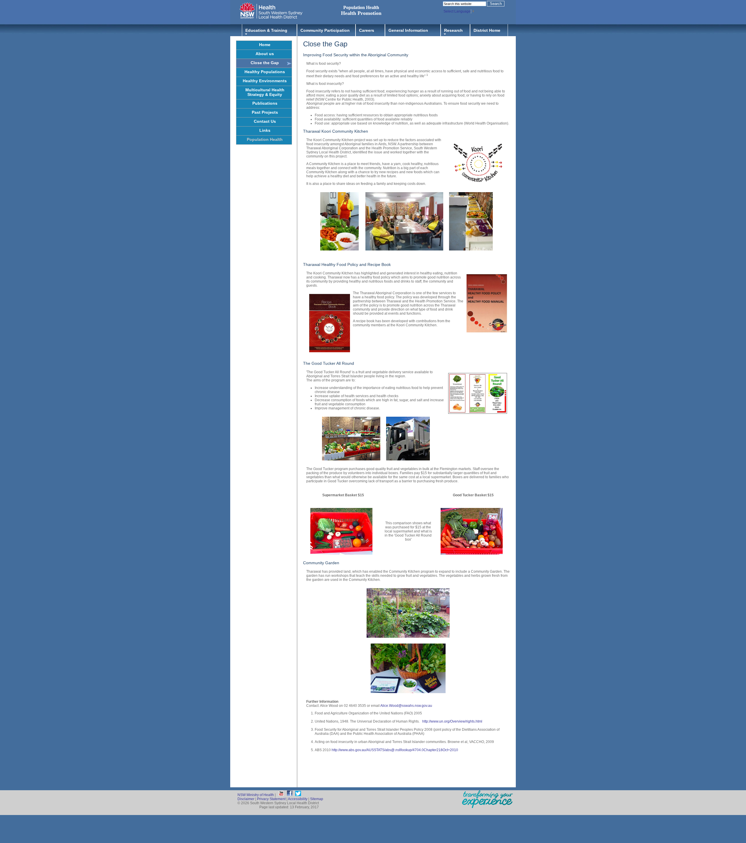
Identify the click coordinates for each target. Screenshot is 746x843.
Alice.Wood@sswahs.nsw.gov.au (406, 706)
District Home (487, 30)
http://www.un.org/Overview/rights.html (452, 721)
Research (453, 30)
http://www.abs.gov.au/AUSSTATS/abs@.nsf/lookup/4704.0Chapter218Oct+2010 (395, 750)
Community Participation (325, 30)
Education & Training (266, 30)
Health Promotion (361, 13)
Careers (366, 30)
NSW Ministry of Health (255, 795)
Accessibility (297, 799)
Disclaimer (245, 799)
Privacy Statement (271, 799)
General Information (408, 30)
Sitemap (316, 799)
